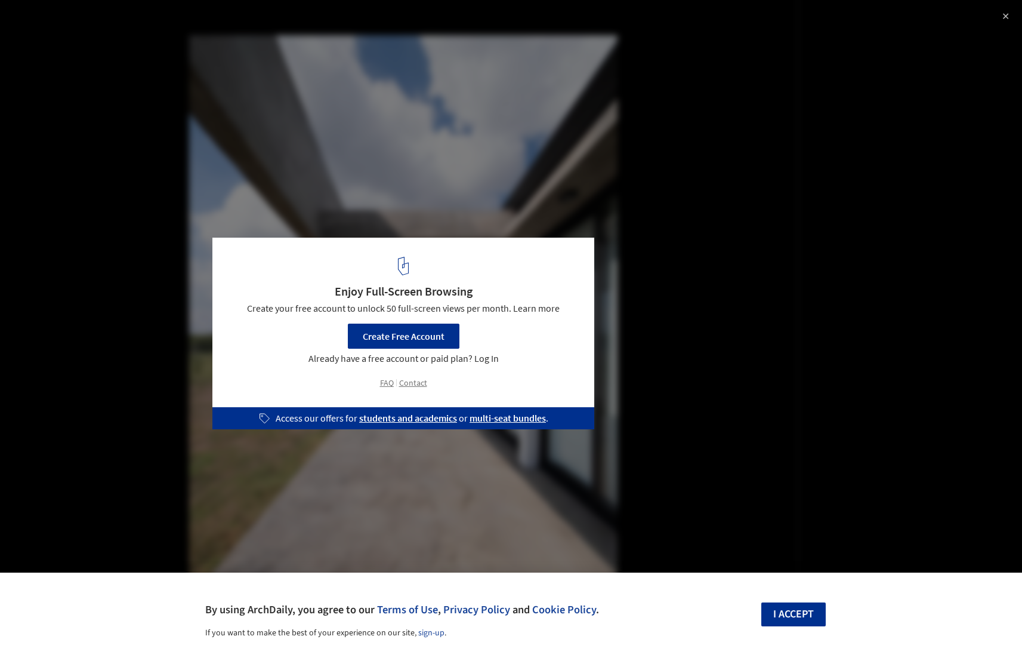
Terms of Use (407, 609)
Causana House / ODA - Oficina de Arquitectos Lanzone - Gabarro (179, 32)
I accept (793, 614)
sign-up (431, 633)
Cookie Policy (564, 609)
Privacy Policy (476, 609)
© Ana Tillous (37, 61)
